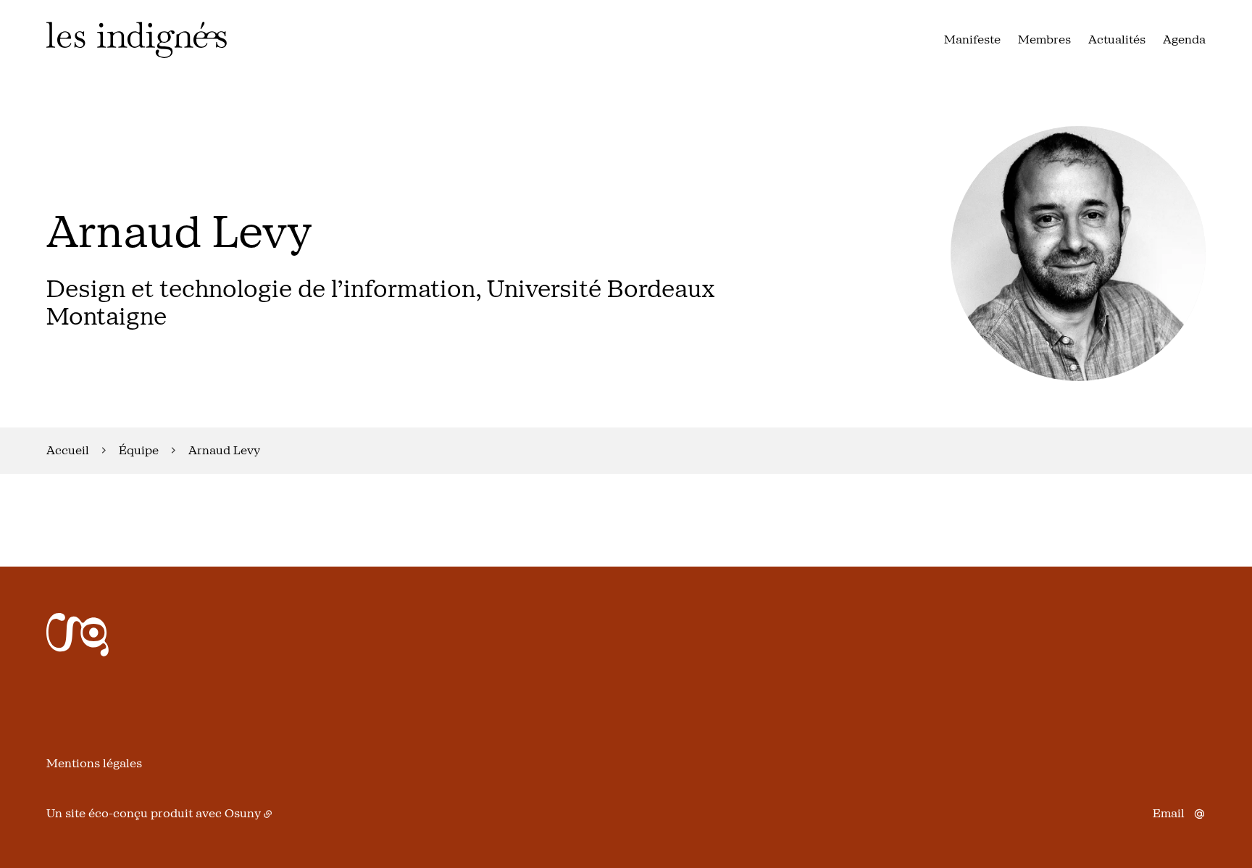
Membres (1044, 39)
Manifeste (972, 39)
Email (1169, 813)
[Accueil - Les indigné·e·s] (136, 40)
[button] (1078, 253)
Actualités (1116, 39)
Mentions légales (94, 763)
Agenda (1184, 39)
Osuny (243, 813)
